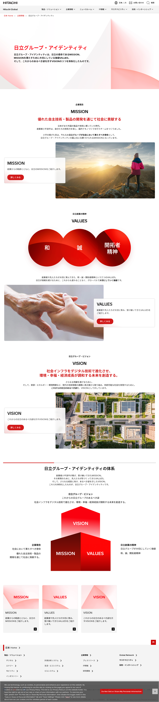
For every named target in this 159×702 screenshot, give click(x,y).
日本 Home (11, 647)
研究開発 (87, 671)
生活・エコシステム (52, 666)
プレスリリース (89, 660)
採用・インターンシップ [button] (141, 9)
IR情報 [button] (101, 9)
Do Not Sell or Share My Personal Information (121, 691)
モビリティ (10, 671)
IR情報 (85, 666)
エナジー (9, 666)
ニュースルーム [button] (86, 9)
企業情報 (84, 655)
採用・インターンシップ (128, 665)
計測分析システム (52, 660)
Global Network (126, 655)
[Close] (155, 691)
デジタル (9, 660)
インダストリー (12, 676)
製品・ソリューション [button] (50, 9)
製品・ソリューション (13, 655)
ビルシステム (50, 671)
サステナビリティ (126, 660)
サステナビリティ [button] (118, 9)
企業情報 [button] (69, 9)
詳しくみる (16, 177)
